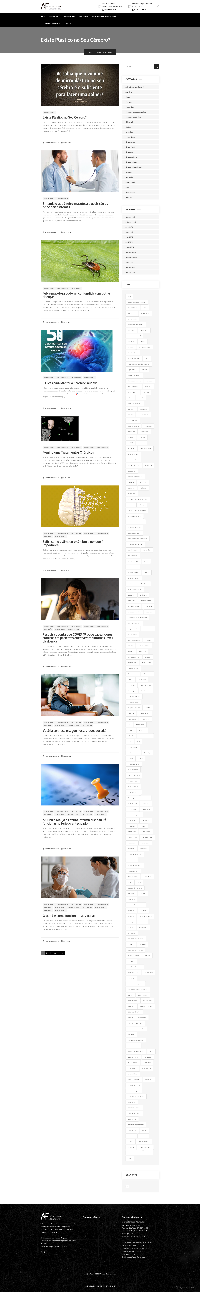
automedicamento (134, 358)
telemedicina (146, 1068)
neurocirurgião (147, 837)
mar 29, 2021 (67, 756)
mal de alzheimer (133, 764)
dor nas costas (133, 555)
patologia (143, 910)
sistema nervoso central (136, 1051)
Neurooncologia (131, 157)
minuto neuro (132, 820)
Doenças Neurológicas (133, 117)
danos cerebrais (133, 460)
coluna (130, 415)
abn (129, 296)
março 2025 (130, 247)
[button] (185, 1287)
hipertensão (132, 719)
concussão (148, 426)
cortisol (130, 437)
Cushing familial (133, 454)
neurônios (143, 848)
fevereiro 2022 (131, 267)
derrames (143, 482)
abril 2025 (129, 242)
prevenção (131, 933)
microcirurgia (146, 809)
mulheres (146, 820)
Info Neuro (83, 17)
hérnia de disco (144, 713)
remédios (131, 978)
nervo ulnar (132, 832)
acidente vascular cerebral (136, 302)
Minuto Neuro (130, 137)
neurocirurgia (132, 837)
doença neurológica (134, 516)
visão (129, 1158)
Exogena (147, 657)
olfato (130, 882)
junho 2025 (129, 232)
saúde (130, 995)
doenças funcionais (134, 527)
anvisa (143, 341)
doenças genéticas (134, 533)
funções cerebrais (134, 708)
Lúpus (141, 758)
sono (151, 1051)
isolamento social (145, 736)
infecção (131, 736)
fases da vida (132, 662)
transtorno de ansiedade (136, 1096)
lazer (129, 741)
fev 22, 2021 (67, 941)
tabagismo (147, 1057)
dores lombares (133, 572)
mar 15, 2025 (67, 142)
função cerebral (133, 702)
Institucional (54, 17)
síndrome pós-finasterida (136, 1029)
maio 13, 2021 (67, 666)
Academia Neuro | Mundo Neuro (104, 17)
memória (146, 798)
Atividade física (133, 353)
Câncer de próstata (134, 375)
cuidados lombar (145, 448)
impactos (142, 730)
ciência (130, 398)
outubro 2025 (130, 217)
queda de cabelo (133, 955)
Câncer (128, 97)
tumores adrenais (145, 1147)
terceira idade (132, 1074)
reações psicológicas (135, 967)
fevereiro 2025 (131, 252)
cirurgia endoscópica (134, 403)
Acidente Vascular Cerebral (135, 87)
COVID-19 (142, 437)
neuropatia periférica (134, 865)
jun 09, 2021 (67, 570)
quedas (147, 955)
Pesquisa (129, 172)
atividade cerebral (144, 347)
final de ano (142, 679)
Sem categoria (49, 112)
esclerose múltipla (134, 623)
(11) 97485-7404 (140, 9)
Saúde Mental (142, 995)
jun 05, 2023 (67, 408)
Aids (144, 308)
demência (148, 465)
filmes (130, 679)
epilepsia (149, 612)
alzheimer (131, 330)
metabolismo (132, 803)
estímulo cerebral (134, 640)
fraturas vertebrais (134, 696)
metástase (146, 803)
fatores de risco (133, 668)
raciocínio (131, 961)
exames (130, 651)
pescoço (131, 922)
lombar (130, 758)
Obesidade (147, 877)
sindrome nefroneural (135, 1023)
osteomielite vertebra (135, 888)
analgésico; (144, 330)
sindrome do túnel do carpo (137, 1017)
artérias (130, 347)
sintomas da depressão (135, 1040)
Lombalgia (129, 132)
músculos (131, 826)
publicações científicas (135, 950)
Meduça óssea (133, 781)
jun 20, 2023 (67, 232)
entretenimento (146, 601)
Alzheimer (129, 92)
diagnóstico (132, 493)
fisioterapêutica (146, 685)
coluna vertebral (133, 426)
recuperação (148, 972)
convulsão (131, 431)
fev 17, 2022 (66, 478)
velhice (148, 1153)
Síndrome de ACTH (134, 1012)
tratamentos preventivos (136, 1124)
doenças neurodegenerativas (137, 539)
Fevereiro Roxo (133, 674)
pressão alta (143, 927)
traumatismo (132, 1130)
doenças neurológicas (135, 544)
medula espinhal (133, 792)
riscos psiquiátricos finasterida (138, 989)
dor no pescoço (133, 561)
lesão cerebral (133, 747)
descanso (131, 488)
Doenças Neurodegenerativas (136, 112)
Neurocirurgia (130, 142)
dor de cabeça (132, 550)
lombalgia (147, 753)
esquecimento (133, 629)
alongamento (132, 319)
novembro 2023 (131, 257)
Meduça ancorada (134, 775)
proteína (131, 944)
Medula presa (132, 798)
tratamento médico (134, 1113)
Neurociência (146, 832)
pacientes (131, 893)
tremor (144, 1130)
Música (143, 826)
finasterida (131, 685)
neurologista (145, 843)
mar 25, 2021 (67, 849)
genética (131, 713)
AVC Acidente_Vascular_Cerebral (138, 364)
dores (146, 561)
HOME (43, 17)
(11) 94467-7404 (110, 9)
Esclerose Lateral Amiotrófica (137, 617)
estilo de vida (132, 634)
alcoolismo (131, 313)
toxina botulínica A (134, 1085)
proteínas (143, 944)
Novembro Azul (133, 877)
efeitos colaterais (133, 578)
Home (89, 52)
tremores (131, 1136)
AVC (147, 358)
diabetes (143, 488)
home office (140, 724)
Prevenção (48, 536)
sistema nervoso (133, 1046)
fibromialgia (147, 674)
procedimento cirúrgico (135, 939)
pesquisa (143, 922)
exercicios (142, 651)
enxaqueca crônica (134, 612)
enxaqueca (148, 606)
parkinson (131, 910)
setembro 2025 (131, 222)
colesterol (143, 409)
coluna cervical (143, 415)
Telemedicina (130, 192)
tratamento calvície (134, 1108)
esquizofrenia (148, 629)
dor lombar (146, 550)
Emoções (131, 595)
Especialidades (69, 17)
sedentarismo (132, 1001)
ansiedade (131, 341)
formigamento (145, 691)
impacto (130, 730)
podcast (130, 927)
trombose (143, 1136)
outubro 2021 (130, 272)
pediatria (131, 916)
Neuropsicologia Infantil (134, 167)
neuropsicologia (133, 871)
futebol (148, 708)
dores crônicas (133, 567)
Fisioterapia (129, 122)
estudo (130, 646)
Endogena (143, 595)
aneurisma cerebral (134, 336)
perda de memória (146, 916)
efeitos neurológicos (134, 589)
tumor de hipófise (143, 1141)
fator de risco (146, 662)
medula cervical (133, 786)
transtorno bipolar (134, 1091)
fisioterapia (131, 691)
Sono (127, 187)
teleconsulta (132, 1068)
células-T (148, 386)
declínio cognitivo (133, 465)
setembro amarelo (146, 1006)
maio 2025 (129, 237)
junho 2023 (129, 262)
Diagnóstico (130, 107)
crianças (141, 443)
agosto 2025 (130, 227)
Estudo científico (144, 646)
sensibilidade (147, 1001)
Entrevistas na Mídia (53, 23)
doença (142, 505)
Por (52, 142)
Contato (68, 23)
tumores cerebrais (134, 1153)
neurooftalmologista (134, 854)
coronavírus (144, 431)
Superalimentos (133, 1057)
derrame (131, 482)
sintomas (131, 1034)
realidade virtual (133, 972)
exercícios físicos (133, 657)
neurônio (131, 848)
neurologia (131, 843)
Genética (128, 127)
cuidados (131, 448)
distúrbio (131, 505)
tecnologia (147, 1063)
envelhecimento (133, 606)
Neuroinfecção (131, 147)
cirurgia (141, 398)
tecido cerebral (133, 1063)
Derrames (129, 102)
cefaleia (149, 381)
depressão (131, 471)
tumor (130, 1141)
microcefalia (132, 809)
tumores (131, 1147)
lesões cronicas (133, 753)
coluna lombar (133, 420)
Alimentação (145, 313)
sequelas (131, 1006)
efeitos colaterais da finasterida (138, 584)
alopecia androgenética (135, 324)
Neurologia (129, 152)
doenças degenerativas (135, 522)
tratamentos (132, 1119)
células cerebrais (133, 386)
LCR (138, 741)
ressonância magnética (135, 984)
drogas (146, 572)
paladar (143, 893)
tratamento (131, 1102)
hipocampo (145, 719)
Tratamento (130, 197)
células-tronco (133, 392)
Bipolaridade (132, 369)
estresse (148, 640)
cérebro (146, 392)
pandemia (131, 899)
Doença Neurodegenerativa (137, 510)
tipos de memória (133, 1079)
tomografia (148, 1079)
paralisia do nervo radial (135, 905)
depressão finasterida (135, 477)
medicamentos (133, 770)
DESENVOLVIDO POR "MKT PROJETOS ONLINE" (100, 1286)
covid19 (130, 443)
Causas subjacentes (134, 381)
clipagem (131, 409)
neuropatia (131, 860)
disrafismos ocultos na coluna (137, 499)
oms (139, 882)
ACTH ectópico (132, 308)
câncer (144, 369)
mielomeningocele (134, 815)
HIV (129, 724)
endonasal (131, 601)
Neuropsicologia (131, 162)
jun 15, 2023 (66, 322)
